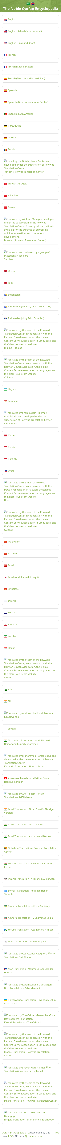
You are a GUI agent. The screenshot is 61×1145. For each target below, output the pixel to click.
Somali (11, 612)
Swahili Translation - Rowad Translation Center (28, 865)
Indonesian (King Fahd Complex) (25, 318)
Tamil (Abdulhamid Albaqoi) (23, 577)
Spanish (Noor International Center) (27, 102)
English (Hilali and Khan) (21, 43)
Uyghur (11, 389)
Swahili (11, 600)
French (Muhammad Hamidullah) (26, 78)
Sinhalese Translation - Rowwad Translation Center (30, 849)
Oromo (8, 677)
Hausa (11, 648)
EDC (10, 1136)
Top (57, 1132)
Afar (10, 689)
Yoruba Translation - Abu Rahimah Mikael (30, 929)
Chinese (8, 377)
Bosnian (12, 207)
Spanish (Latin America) (20, 114)
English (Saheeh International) (24, 31)
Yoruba (11, 636)
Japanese (12, 401)
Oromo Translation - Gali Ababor (30, 955)
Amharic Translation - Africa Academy (28, 906)
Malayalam (13, 541)
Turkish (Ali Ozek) (17, 183)
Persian (11, 447)
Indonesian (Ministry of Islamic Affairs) (29, 306)
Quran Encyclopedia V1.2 (16, 1132)
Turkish (11, 149)
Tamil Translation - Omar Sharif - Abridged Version (29, 810)
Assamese (13, 553)
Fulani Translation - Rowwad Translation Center (30, 1100)
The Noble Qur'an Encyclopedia (30, 8)
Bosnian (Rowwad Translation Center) (25, 240)
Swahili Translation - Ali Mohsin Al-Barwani (31, 878)
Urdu (10, 470)
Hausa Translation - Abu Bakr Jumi (26, 941)
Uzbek (11, 271)
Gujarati (8, 529)
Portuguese (14, 125)
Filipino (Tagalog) (13, 347)
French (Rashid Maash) (20, 66)
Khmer (11, 435)
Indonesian (14, 294)
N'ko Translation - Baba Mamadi (22, 988)
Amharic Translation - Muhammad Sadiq (30, 917)
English (11, 19)
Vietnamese (10, 423)
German (12, 137)
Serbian (8, 259)
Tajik (10, 282)
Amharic (12, 624)
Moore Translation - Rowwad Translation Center (27, 1053)
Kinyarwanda (11, 716)
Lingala (11, 728)
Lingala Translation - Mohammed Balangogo (29, 1119)
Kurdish (12, 459)
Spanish (12, 90)
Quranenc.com (33, 1136)
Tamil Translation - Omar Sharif (25, 824)
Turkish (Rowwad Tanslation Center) (24, 171)
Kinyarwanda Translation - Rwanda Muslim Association (30, 1001)
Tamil (10, 565)
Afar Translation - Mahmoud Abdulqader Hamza (28, 970)
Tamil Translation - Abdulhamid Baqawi (29, 836)
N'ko (10, 701)
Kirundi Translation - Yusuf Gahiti (22, 1022)
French (11, 54)
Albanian (12, 195)
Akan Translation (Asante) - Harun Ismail (28, 1069)
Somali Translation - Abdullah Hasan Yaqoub (26, 892)
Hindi (7, 500)
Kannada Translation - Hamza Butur (24, 766)
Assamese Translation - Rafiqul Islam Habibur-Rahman (26, 780)
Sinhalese (13, 589)
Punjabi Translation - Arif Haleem (24, 795)
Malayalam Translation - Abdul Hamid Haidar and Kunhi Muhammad (27, 742)
